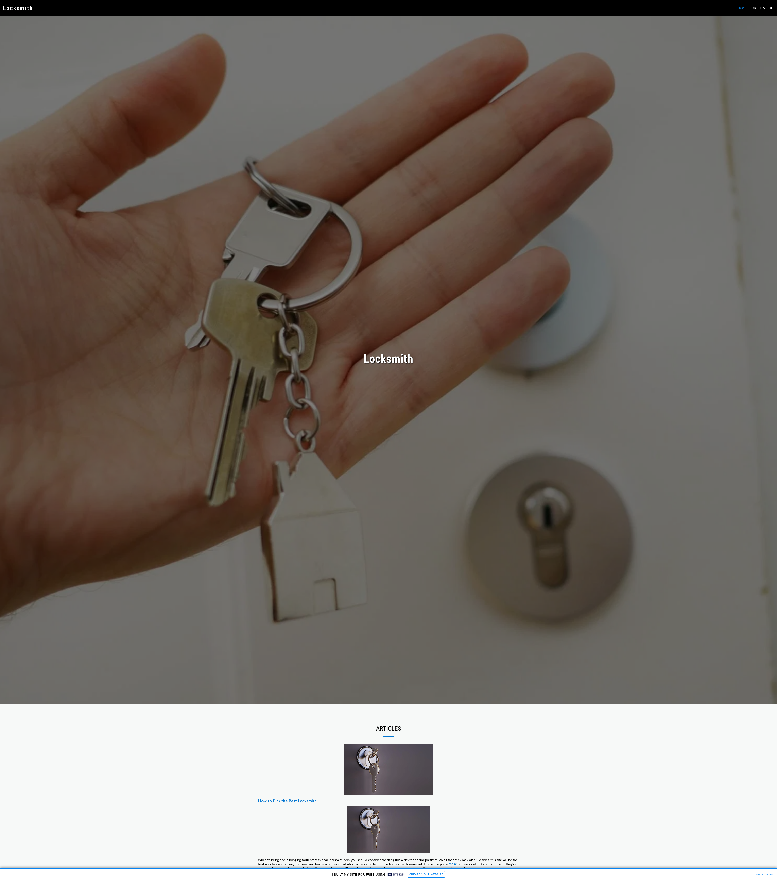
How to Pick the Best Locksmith (287, 800)
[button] (771, 8)
